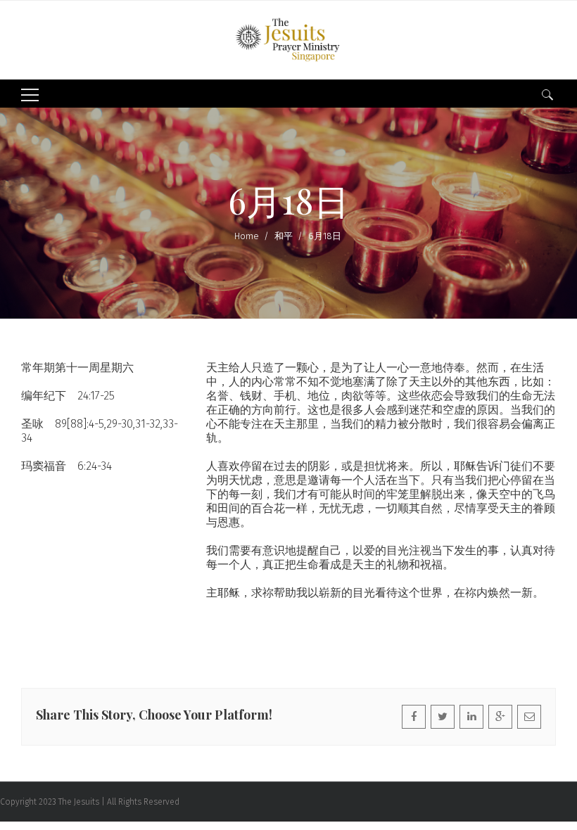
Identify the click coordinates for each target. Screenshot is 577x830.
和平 (283, 236)
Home (246, 236)
